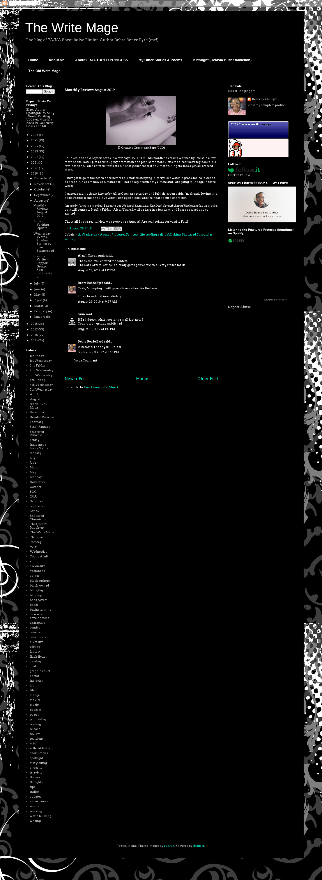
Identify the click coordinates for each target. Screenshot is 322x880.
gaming (35, 661)
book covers (38, 600)
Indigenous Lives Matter (39, 446)
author (34, 575)
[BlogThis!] (107, 229)
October (40, 189)
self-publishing (169, 234)
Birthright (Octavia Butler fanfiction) (222, 60)
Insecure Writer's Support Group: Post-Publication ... (43, 266)
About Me (57, 60)
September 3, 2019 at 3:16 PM (98, 352)
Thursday (37, 537)
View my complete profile (266, 105)
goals (34, 666)
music (34, 704)
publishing (38, 719)
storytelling (38, 763)
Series (34, 511)
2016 (35, 335)
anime (34, 561)
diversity (36, 642)
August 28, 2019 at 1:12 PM (96, 270)
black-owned (39, 585)
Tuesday (36, 542)
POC (33, 491)
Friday (34, 440)
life (142, 234)
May (37, 294)
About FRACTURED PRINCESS (101, 60)
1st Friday (37, 356)
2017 (34, 329)
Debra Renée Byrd (90, 283)
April (38, 300)
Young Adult (39, 556)
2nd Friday (38, 365)
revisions (37, 738)
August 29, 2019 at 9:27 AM (97, 301)
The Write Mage (71, 27)
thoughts (36, 782)
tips (32, 787)
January (40, 316)
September (42, 195)
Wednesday (38, 551)
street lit (36, 767)
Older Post (207, 378)
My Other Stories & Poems (160, 60)
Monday (36, 477)
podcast (35, 709)
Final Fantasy (40, 426)
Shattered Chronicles (197, 234)
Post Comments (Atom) (101, 387)
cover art (36, 632)
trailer (34, 791)
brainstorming (40, 609)
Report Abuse (239, 307)
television (37, 772)
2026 (35, 134)
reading (151, 234)
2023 (35, 151)
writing (70, 239)
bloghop (36, 595)
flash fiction (39, 656)
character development (39, 616)
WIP (33, 546)
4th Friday (37, 380)
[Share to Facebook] (115, 229)
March (39, 305)
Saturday (36, 501)
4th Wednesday (87, 234)
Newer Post (76, 378)
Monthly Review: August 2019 (40, 210)
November (42, 184)
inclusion (37, 680)
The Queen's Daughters (38, 525)
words (34, 806)
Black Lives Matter (38, 405)
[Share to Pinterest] (119, 229)
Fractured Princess (125, 234)
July (37, 283)
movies (35, 700)
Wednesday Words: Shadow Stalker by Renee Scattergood (43, 242)
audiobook (37, 571)
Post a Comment (85, 360)
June (37, 289)
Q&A (33, 496)
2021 (34, 162)
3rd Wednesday (41, 375)
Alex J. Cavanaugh (91, 255)
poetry (34, 714)
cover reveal (39, 637)
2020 (35, 168)
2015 (34, 340)
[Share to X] (111, 229)
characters (37, 622)
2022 (35, 157)
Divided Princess (42, 417)
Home (33, 60)
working (36, 811)
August (105, 234)
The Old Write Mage (44, 71)
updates (35, 796)
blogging (36, 590)
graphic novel (40, 671)
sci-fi (33, 743)
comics (35, 627)
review (35, 733)
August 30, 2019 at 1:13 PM (96, 329)
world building (40, 816)
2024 (35, 146)
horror (34, 675)
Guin (81, 314)
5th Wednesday (41, 389)
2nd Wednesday (41, 370)
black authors (40, 580)
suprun (169, 845)
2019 (35, 173)
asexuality (37, 566)
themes (35, 777)
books (34, 604)
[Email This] (103, 229)
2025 (35, 140)
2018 (34, 323)
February (41, 311)
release (35, 729)
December (41, 178)
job (32, 685)
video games (39, 801)
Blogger (198, 845)
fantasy (35, 651)
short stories (39, 753)
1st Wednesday (41, 360)
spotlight (36, 758)
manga (35, 695)
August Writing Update (41, 225)
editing (35, 646)
